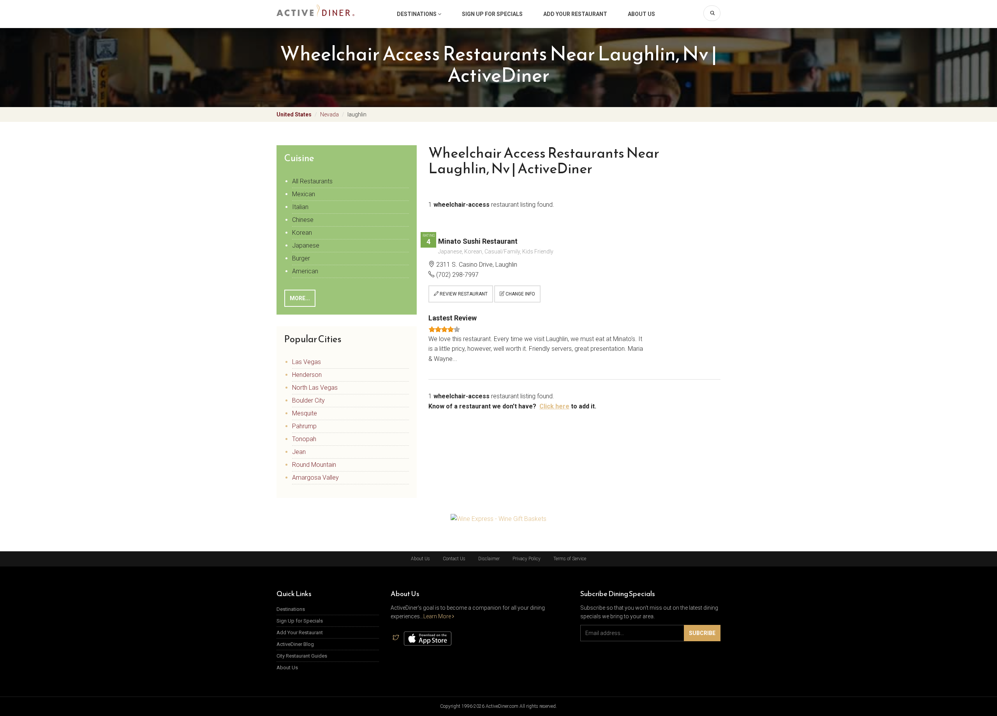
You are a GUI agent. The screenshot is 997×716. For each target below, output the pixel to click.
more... (300, 298)
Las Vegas (306, 362)
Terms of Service (569, 558)
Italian (300, 207)
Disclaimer (489, 558)
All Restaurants (312, 181)
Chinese (303, 219)
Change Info (519, 294)
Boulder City (308, 400)
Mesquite (304, 413)
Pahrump (304, 426)
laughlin (356, 114)
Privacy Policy (527, 558)
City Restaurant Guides (302, 656)
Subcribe (702, 633)
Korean (302, 232)
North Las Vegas (315, 387)
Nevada (329, 114)
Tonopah (304, 439)
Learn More (437, 616)
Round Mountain (314, 464)
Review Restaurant (463, 294)
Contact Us (454, 558)
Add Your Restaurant (575, 14)
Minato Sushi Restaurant (478, 241)
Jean (299, 452)
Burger (301, 258)
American (305, 271)
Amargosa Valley (315, 477)
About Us (641, 14)
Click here (554, 406)
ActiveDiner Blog (295, 644)
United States (294, 114)
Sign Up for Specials (492, 14)
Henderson (307, 374)
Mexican (303, 194)
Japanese (305, 245)
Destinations (417, 14)
